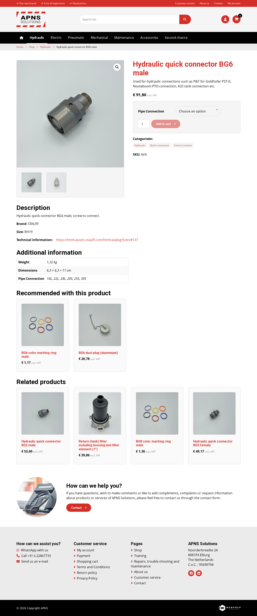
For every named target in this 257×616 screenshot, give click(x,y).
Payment (83, 556)
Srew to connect (183, 145)
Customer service (185, 3)
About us (204, 3)
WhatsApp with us (34, 550)
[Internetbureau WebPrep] (230, 607)
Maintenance (124, 37)
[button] (185, 19)
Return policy (87, 572)
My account (234, 3)
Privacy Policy (87, 578)
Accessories (149, 37)
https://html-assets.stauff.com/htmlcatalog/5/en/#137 (97, 240)
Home (21, 38)
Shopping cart (87, 561)
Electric (56, 37)
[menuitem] (21, 38)
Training (140, 556)
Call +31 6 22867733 (35, 556)
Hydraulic (37, 37)
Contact (218, 3)
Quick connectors (159, 145)
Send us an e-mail (34, 561)
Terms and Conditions (93, 567)
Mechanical (99, 37)
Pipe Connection (151, 111)
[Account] (225, 19)
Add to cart (163, 124)
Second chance (176, 37)
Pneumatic (76, 37)
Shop (32, 47)
